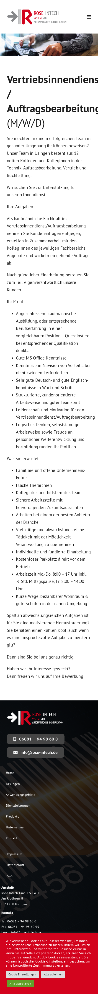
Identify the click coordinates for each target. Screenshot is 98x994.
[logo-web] (37, 10)
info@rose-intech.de (26, 932)
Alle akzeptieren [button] (20, 984)
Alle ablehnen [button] (53, 974)
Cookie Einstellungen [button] (22, 974)
